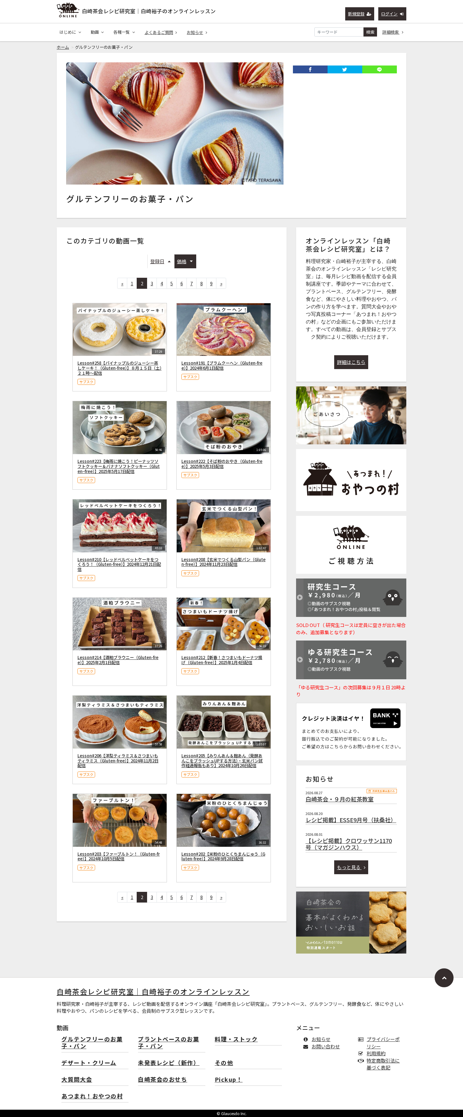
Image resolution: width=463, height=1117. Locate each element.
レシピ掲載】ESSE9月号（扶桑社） (351, 820)
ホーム (63, 47)
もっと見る (349, 867)
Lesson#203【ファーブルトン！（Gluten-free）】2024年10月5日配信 (118, 856)
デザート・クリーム (89, 1063)
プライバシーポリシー (383, 1043)
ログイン (389, 14)
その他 (224, 1063)
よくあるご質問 (159, 32)
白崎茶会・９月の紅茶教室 (340, 799)
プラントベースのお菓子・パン (168, 1043)
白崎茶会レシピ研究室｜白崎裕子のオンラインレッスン (149, 11)
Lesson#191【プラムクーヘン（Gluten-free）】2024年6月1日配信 (221, 365)
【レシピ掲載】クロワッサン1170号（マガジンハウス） (349, 844)
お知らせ (195, 32)
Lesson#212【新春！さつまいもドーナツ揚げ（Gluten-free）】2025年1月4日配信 (221, 659)
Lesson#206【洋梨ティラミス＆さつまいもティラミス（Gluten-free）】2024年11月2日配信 (117, 761)
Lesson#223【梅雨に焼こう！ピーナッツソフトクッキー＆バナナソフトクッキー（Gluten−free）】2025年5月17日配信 (118, 466)
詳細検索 (391, 32)
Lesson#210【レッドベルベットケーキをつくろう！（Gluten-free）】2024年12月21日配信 (119, 564)
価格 (181, 261)
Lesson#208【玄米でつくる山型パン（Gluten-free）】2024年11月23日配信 (223, 561)
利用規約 (376, 1053)
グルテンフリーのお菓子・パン (92, 1043)
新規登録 (356, 14)
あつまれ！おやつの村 (92, 1096)
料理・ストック (236, 1039)
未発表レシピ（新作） (168, 1063)
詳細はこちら (351, 362)
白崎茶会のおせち (162, 1079)
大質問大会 (76, 1079)
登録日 (157, 261)
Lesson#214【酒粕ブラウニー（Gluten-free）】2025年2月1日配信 (117, 659)
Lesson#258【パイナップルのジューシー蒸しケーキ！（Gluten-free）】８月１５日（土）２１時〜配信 (119, 368)
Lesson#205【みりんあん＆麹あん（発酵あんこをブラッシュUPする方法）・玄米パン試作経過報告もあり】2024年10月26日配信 (222, 761)
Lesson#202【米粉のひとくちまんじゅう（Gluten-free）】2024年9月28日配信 (223, 856)
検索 (370, 32)
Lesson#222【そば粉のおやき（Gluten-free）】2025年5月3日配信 (221, 463)
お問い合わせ (326, 1046)
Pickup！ (229, 1079)
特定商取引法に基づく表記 (383, 1064)
